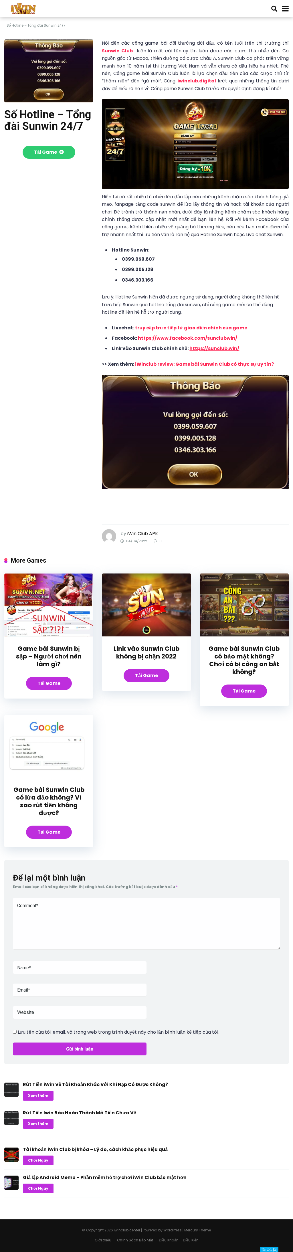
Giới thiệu (103, 1240)
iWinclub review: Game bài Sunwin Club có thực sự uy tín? (204, 364)
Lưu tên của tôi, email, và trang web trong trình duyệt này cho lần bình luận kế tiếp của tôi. (118, 1032)
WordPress (172, 1230)
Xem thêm (38, 1095)
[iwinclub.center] (23, 7)
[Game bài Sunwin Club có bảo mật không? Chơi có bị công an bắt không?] (244, 635)
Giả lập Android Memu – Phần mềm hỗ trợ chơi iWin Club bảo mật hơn (105, 1177)
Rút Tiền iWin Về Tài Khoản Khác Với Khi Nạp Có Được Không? (95, 1084)
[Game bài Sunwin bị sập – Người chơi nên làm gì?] (48, 635)
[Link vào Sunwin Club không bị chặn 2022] (146, 635)
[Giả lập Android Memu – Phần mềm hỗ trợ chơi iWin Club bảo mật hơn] (11, 1188)
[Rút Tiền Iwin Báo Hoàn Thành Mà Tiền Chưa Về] (11, 1123)
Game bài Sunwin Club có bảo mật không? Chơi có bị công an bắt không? (244, 660)
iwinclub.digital (196, 81)
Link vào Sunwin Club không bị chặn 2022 (146, 652)
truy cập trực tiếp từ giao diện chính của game (191, 328)
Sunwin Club (117, 51)
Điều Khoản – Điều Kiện (179, 1240)
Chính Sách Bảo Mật (135, 1240)
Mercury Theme (197, 1230)
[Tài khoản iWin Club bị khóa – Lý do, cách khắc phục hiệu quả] (11, 1160)
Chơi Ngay (38, 1160)
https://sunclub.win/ (214, 348)
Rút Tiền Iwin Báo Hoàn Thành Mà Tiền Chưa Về (79, 1112)
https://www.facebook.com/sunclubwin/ (187, 338)
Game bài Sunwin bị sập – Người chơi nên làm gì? (49, 656)
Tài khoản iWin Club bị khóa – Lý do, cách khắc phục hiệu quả (95, 1149)
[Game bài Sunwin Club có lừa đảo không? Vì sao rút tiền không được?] (48, 776)
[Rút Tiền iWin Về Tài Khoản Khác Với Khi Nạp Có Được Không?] (11, 1095)
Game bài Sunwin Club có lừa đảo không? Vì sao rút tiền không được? (48, 801)
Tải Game (46, 152)
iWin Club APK (142, 533)
